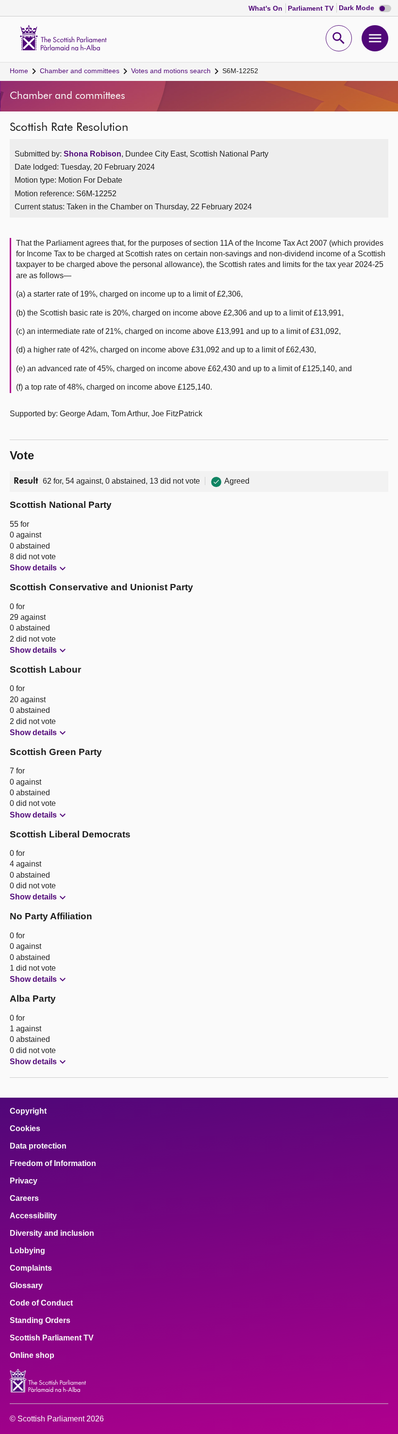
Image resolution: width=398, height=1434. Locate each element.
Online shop (32, 1355)
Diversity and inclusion (52, 1233)
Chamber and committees (79, 71)
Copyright (28, 1111)
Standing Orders (40, 1320)
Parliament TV (311, 8)
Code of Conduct (41, 1303)
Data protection (38, 1146)
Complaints (31, 1268)
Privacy (23, 1181)
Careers (24, 1198)
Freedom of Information (53, 1163)
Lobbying (27, 1251)
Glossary (26, 1286)
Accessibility (33, 1216)
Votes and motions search (171, 71)
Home (19, 71)
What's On (266, 8)
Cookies (25, 1129)
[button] (39, 568)
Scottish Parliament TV (52, 1338)
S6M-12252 (240, 71)
